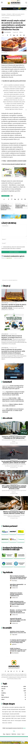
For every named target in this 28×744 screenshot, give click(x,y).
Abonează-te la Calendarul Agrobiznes (9, 280)
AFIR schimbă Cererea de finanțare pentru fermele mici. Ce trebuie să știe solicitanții (13, 410)
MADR (12, 195)
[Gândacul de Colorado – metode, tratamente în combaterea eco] (5, 595)
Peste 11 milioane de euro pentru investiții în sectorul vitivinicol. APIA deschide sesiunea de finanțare (13, 351)
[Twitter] (16, 671)
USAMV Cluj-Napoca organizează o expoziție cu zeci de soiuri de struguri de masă (18, 650)
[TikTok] (14, 671)
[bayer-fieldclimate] (14, 8)
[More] (23, 35)
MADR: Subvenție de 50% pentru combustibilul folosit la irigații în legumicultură (18, 603)
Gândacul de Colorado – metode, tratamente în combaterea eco (16, 594)
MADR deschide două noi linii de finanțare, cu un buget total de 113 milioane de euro (11, 337)
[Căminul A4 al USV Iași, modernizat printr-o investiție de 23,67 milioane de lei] (14, 428)
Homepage (3, 14)
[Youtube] (22, 671)
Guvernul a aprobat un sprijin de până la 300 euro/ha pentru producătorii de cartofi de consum (13, 306)
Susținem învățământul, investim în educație (13, 548)
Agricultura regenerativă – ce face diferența (18, 585)
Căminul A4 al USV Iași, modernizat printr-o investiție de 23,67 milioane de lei (14, 437)
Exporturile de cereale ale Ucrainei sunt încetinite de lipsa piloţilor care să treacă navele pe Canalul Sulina (13, 393)
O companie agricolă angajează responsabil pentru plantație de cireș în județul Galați (18, 641)
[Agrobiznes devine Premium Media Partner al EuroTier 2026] (5, 634)
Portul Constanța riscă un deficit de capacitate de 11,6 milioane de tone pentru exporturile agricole (12, 387)
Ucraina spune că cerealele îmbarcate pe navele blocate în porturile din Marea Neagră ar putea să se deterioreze (6, 207)
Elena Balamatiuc (7, 32)
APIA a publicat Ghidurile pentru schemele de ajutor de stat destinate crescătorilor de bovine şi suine (14, 487)
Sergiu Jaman (14, 634)
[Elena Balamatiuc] (2, 32)
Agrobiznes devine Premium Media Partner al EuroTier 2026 (18, 632)
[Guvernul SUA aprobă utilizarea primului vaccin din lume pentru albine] (5, 621)
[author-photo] (11, 580)
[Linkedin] (14, 35)
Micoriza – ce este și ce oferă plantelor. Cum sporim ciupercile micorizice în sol (18, 611)
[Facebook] (7, 35)
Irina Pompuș (14, 580)
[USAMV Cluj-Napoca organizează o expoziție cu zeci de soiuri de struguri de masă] (5, 651)
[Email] (20, 35)
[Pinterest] (10, 35)
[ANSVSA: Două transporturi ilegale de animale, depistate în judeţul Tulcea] (14, 503)
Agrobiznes (14, 644)
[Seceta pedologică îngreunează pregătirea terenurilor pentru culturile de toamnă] (14, 452)
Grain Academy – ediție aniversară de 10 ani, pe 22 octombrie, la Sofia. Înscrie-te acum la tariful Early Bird (13, 399)
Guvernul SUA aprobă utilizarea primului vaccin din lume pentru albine (18, 620)
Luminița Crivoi (15, 587)
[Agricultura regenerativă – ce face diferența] (5, 587)
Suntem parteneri (10, 526)
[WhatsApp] (17, 35)
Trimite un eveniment (18, 258)
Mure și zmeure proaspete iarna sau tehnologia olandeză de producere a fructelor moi (18, 577)
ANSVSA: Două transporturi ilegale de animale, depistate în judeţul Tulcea (14, 512)
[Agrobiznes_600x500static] (14, 371)
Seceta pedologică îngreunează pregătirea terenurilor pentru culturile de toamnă (14, 462)
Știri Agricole (9, 14)
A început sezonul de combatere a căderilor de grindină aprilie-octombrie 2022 (21, 206)
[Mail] (11, 671)
